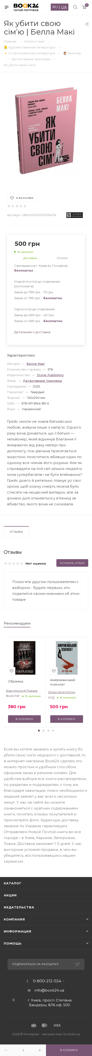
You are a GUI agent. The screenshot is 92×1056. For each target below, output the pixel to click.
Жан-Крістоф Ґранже (22, 690)
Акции (10, 895)
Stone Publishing (50, 375)
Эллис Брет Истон (61, 692)
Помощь (13, 943)
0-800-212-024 (47, 981)
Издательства (19, 907)
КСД (51, 697)
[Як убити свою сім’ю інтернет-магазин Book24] (46, 131)
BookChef (12, 696)
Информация (17, 931)
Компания (14, 919)
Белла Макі (35, 364)
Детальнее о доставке (32, 332)
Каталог (12, 883)
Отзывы (16, 531)
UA (64, 7)
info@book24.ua (49, 990)
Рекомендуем (17, 623)
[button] (39, 730)
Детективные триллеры (42, 381)
